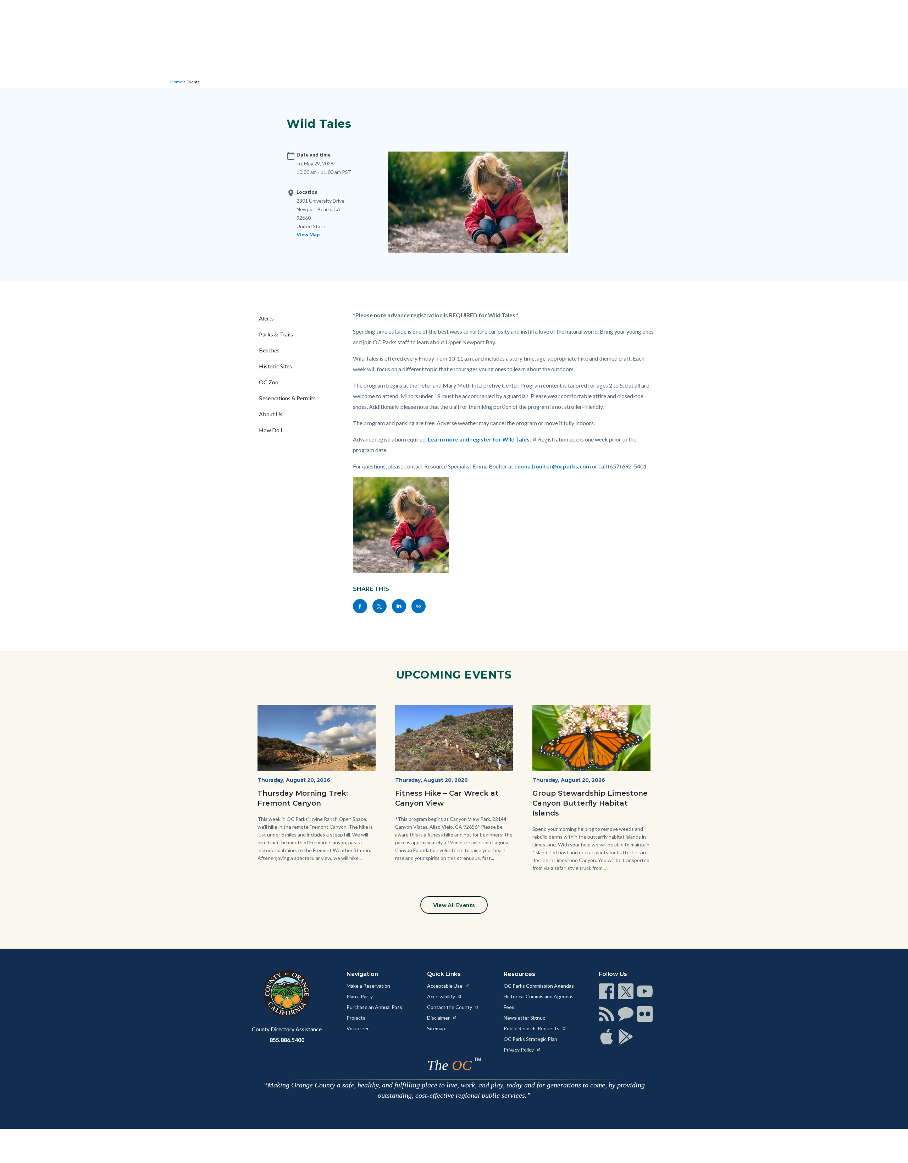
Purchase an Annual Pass (374, 1007)
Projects (356, 1018)
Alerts (266, 318)
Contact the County (450, 1007)
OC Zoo (268, 382)
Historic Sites (275, 366)
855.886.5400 (287, 1039)
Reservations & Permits (287, 398)
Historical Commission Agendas (539, 996)
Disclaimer (439, 1018)
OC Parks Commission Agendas (539, 986)
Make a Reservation (368, 986)
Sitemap (436, 1028)
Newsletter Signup (525, 1018)
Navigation (362, 974)
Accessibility (441, 996)
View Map (308, 234)
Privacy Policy (519, 1050)
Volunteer (358, 1028)
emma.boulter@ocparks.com (552, 466)
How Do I (270, 430)
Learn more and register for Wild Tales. (479, 439)
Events (193, 81)
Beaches (269, 350)
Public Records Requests (532, 1028)
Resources (519, 974)
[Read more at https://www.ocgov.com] (287, 993)
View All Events (454, 904)
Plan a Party (360, 996)
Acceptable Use (445, 986)
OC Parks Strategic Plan (530, 1039)
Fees (509, 1007)
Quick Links (444, 974)
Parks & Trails (276, 334)
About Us (270, 414)
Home (176, 81)
